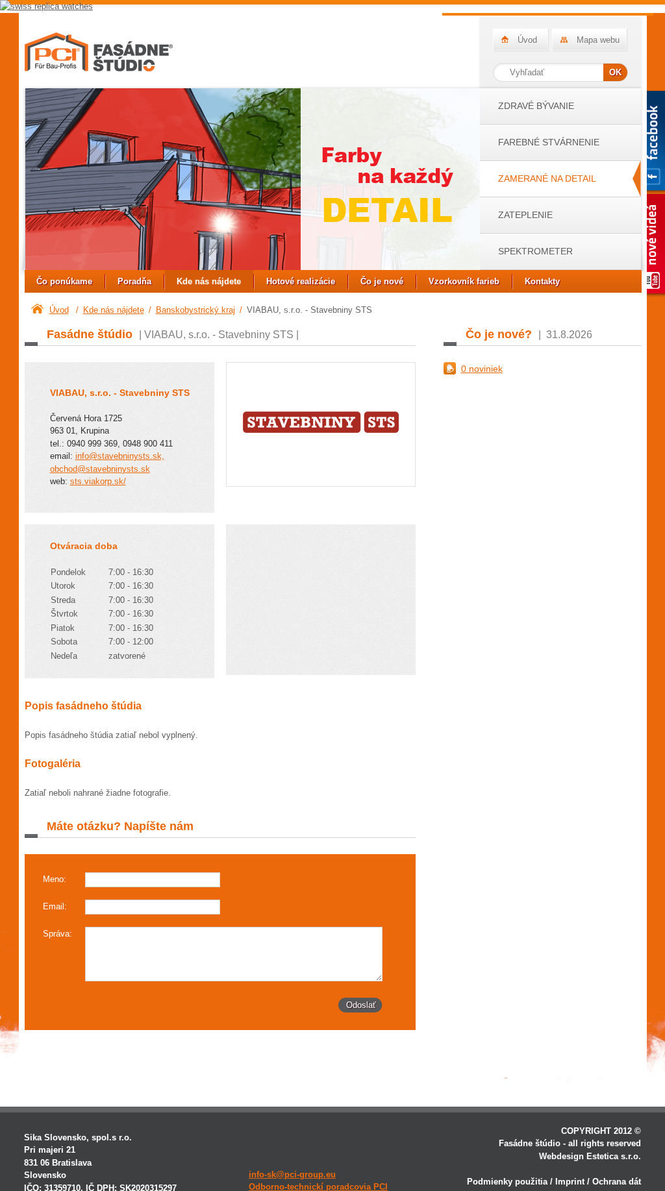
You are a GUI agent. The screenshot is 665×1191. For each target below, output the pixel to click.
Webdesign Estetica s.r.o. (590, 1156)
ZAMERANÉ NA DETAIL (547, 178)
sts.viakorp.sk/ (98, 481)
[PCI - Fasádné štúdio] (99, 51)
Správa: (57, 934)
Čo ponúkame (64, 281)
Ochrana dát (616, 1181)
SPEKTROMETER (535, 251)
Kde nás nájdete (209, 281)
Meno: (54, 879)
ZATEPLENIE (525, 215)
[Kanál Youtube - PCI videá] (650, 245)
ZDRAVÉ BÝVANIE (536, 106)
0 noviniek (482, 368)
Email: (55, 906)
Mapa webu (598, 40)
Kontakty (542, 281)
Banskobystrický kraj (195, 310)
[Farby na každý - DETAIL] (252, 181)
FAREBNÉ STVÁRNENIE (548, 142)
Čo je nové (381, 281)
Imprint (569, 1181)
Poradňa (134, 281)
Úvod (527, 40)
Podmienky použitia (507, 1181)
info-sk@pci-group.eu (292, 1174)
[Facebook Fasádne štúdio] (650, 142)
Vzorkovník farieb (464, 281)
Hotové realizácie (300, 281)
